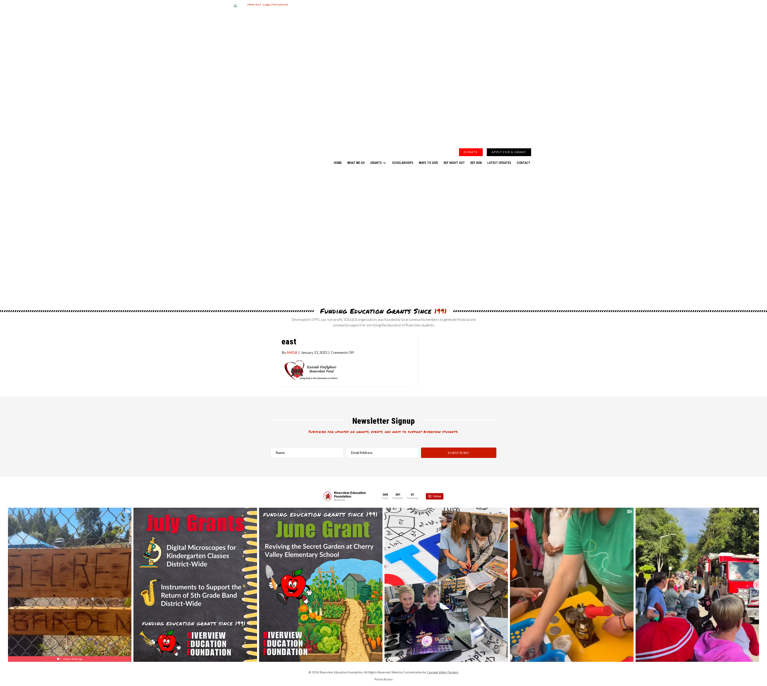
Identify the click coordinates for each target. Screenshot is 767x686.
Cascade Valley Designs (442, 672)
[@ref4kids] (327, 496)
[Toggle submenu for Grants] (384, 163)
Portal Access (383, 679)
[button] (514, 143)
